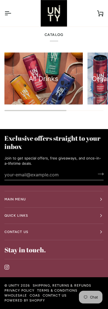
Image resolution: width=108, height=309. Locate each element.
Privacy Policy (19, 290)
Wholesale (15, 295)
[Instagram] (6, 267)
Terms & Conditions (57, 290)
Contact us (54, 295)
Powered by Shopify (24, 300)
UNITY (14, 285)
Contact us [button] (16, 232)
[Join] (99, 174)
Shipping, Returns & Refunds (62, 285)
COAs (35, 295)
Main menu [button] (15, 199)
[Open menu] (12, 13)
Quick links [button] (16, 216)
